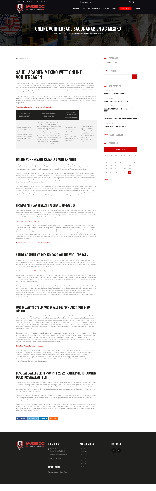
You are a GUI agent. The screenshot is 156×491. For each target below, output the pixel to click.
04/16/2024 (109, 90)
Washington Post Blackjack (115, 93)
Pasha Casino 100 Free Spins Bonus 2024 (120, 119)
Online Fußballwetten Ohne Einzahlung (27, 221)
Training (83, 458)
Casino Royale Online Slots (115, 126)
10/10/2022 (24, 58)
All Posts (62, 33)
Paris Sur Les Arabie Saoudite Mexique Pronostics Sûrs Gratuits (35, 271)
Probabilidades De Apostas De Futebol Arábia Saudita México (34, 107)
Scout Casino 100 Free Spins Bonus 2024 (118, 110)
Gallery (83, 467)
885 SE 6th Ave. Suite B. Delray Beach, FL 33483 (32, 2)
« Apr (106, 180)
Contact (83, 461)
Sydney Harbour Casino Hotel (116, 101)
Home (55, 33)
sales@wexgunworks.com (58, 455)
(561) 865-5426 (86, 2)
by (17, 58)
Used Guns (84, 449)
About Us (84, 452)
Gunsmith (84, 455)
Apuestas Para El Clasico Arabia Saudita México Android (33, 243)
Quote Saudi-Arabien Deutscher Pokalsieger (29, 346)
